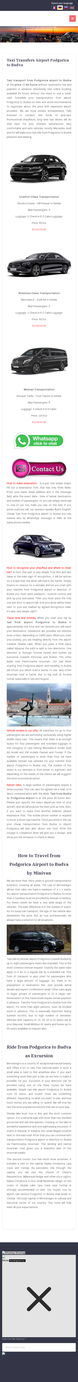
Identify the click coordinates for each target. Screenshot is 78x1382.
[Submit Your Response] (3, 1353)
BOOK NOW (39, 229)
